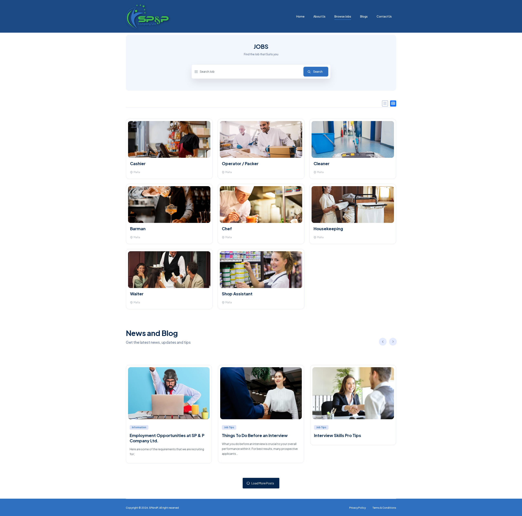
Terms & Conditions (384, 507)
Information (139, 427)
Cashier (138, 163)
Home (300, 16)
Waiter (137, 293)
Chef (227, 228)
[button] (393, 342)
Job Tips (229, 427)
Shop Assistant (237, 293)
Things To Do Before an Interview (255, 435)
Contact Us (384, 16)
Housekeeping (329, 228)
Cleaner (322, 163)
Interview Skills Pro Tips (337, 435)
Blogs (364, 16)
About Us (319, 16)
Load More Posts (262, 483)
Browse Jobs (342, 16)
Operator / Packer (240, 163)
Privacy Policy (357, 507)
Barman (138, 228)
